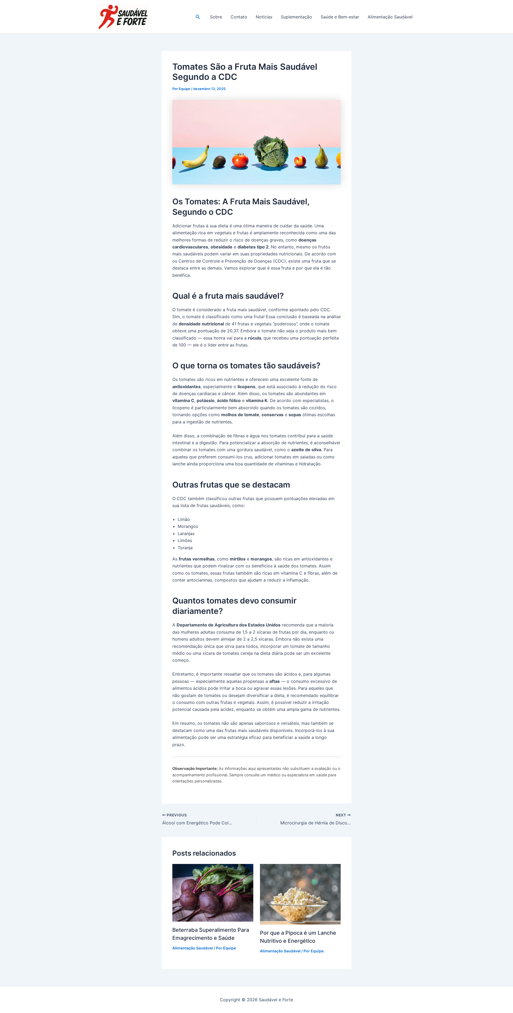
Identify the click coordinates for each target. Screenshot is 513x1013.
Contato (239, 17)
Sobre (216, 17)
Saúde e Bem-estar (340, 17)
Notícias (264, 17)
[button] (198, 17)
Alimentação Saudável (390, 17)
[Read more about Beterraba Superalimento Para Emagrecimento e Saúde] (212, 892)
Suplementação (296, 17)
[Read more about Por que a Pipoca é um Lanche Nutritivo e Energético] (300, 894)
